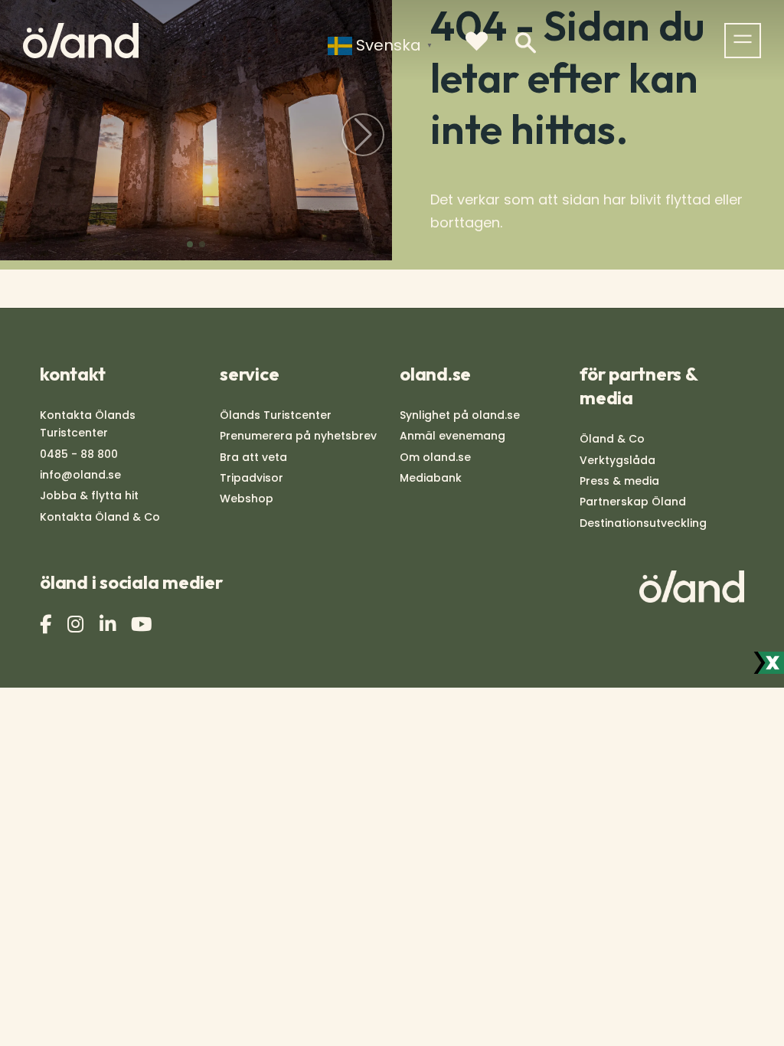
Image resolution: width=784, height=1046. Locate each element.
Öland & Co (612, 438)
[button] (190, 244)
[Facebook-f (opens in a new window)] (47, 624)
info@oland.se (80, 474)
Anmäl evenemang (452, 435)
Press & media (619, 481)
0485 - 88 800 (79, 454)
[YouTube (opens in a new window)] (143, 624)
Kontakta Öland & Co (100, 517)
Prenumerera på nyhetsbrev (298, 435)
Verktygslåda (617, 460)
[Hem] (81, 40)
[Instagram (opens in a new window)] (77, 624)
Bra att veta (253, 457)
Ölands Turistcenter (276, 415)
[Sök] (525, 43)
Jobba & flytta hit (89, 495)
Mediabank (431, 477)
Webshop (246, 498)
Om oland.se (435, 457)
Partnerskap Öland (633, 501)
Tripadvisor (251, 477)
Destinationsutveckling (643, 523)
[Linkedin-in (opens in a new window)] (109, 624)
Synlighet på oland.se (460, 415)
